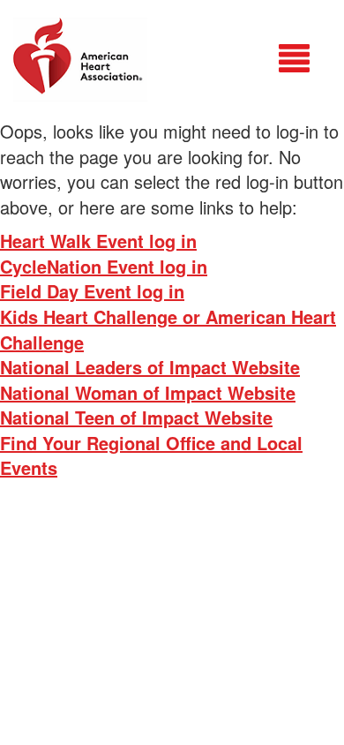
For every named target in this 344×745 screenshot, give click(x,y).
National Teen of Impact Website (136, 417)
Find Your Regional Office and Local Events (151, 455)
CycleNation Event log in (103, 266)
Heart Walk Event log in (98, 240)
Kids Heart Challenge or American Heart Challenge (168, 329)
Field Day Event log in (92, 291)
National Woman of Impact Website (147, 392)
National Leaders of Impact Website (150, 367)
